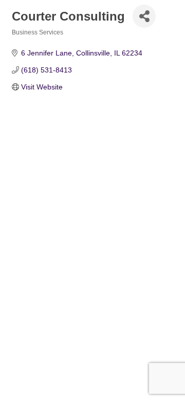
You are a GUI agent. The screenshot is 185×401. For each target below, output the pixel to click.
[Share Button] (144, 16)
